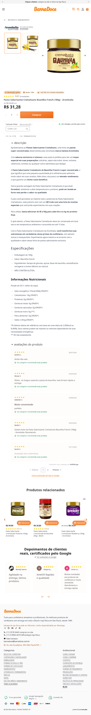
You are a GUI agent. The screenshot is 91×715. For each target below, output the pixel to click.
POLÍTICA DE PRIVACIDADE (73, 681)
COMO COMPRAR (69, 657)
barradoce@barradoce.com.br (17, 641)
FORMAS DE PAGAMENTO (72, 669)
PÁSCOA (7, 675)
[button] (82, 9)
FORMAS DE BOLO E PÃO (13, 663)
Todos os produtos (11, 684)
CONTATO (66, 660)
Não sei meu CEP (25, 124)
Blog (65, 687)
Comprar (36, 114)
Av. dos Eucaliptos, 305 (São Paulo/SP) (23, 645)
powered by (80, 709)
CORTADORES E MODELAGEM (15, 657)
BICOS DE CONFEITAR (12, 654)
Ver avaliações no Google (46, 557)
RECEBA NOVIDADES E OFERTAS (75, 675)
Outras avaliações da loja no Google (45, 475)
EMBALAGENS (9, 660)
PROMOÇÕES (68, 672)
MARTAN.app (74, 464)
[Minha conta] (82, 9)
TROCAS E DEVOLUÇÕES (72, 684)
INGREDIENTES (9, 669)
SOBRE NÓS (67, 678)
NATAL (6, 678)
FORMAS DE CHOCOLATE (13, 666)
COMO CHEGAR (69, 654)
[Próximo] (88, 1)
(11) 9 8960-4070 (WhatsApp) (18, 635)
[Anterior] (3, 1)
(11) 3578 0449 (12, 632)
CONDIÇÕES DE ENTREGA (73, 663)
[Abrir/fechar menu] (3, 9)
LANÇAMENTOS (69, 666)
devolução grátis (13, 92)
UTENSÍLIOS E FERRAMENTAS (15, 672)
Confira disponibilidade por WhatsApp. (50, 625)
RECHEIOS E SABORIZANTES (18, 20)
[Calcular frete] (27, 128)
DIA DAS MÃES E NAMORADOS (15, 681)
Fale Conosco (12, 638)
